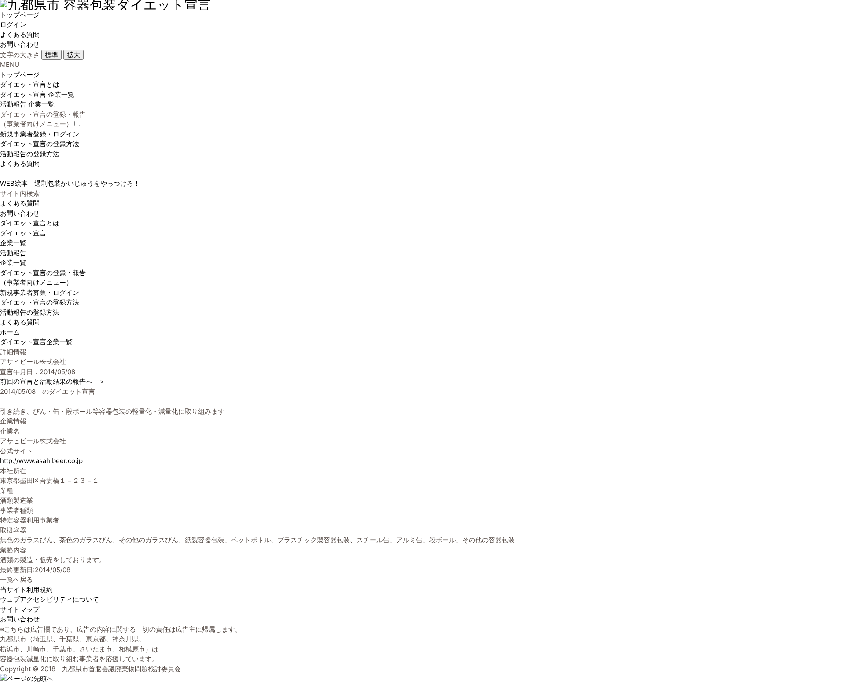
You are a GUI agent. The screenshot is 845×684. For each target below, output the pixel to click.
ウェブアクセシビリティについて (49, 599)
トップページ (20, 15)
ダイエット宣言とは (29, 84)
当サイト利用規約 (26, 589)
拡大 (73, 55)
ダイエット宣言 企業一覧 (37, 94)
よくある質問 (20, 34)
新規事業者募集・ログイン (39, 292)
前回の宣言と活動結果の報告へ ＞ (53, 381)
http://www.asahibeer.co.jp (41, 460)
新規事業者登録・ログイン (39, 134)
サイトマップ (20, 609)
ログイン (13, 24)
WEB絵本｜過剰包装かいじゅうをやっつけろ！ (70, 183)
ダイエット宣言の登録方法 (39, 144)
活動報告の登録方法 (29, 154)
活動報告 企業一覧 (27, 104)
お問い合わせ (20, 44)
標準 (51, 55)
